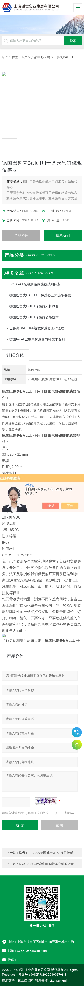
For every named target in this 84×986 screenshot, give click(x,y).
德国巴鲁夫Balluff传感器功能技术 (34, 317)
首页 (24, 57)
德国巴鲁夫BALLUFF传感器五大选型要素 (40, 295)
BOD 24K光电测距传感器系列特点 (34, 284)
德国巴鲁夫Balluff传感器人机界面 (34, 306)
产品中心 (37, 57)
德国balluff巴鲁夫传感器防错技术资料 (37, 339)
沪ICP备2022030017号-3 (48, 974)
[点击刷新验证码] (46, 801)
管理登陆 (41, 980)
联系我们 (63, 235)
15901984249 (77, 732)
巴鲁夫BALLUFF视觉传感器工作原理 (36, 328)
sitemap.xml (58, 980)
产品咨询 (21, 235)
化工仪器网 (25, 980)
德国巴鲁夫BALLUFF (62, 57)
